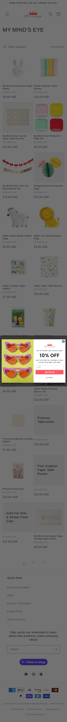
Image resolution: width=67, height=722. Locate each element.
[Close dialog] (63, 341)
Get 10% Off (49, 372)
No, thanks (49, 377)
